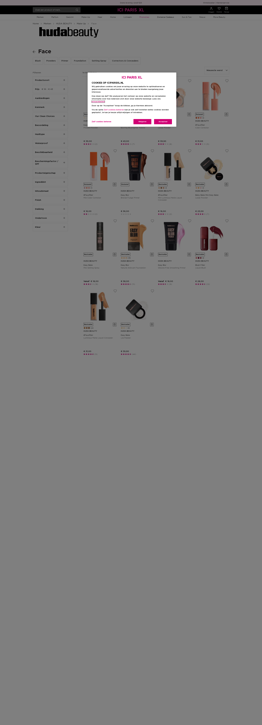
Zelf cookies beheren (101, 121)
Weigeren (142, 121)
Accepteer (163, 121)
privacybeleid (98, 102)
